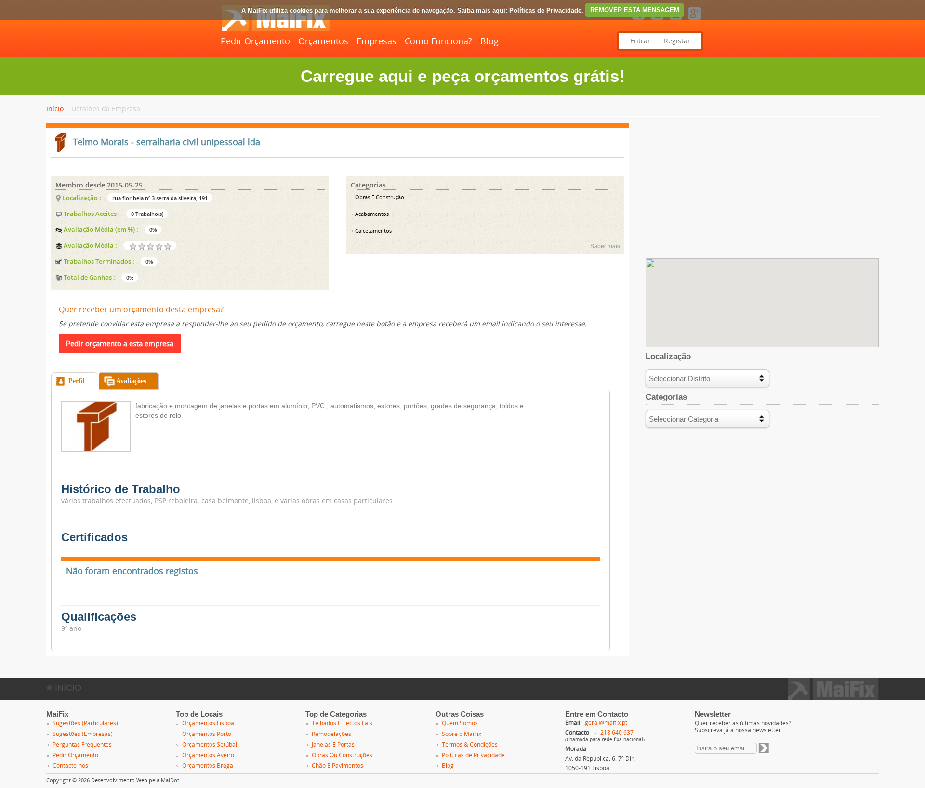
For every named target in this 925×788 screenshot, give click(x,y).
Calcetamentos (373, 231)
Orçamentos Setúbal (209, 744)
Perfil (76, 381)
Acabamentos (371, 214)
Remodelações (331, 734)
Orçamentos (323, 41)
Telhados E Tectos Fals (342, 723)
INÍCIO (67, 688)
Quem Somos (460, 723)
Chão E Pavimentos (337, 765)
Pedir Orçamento (255, 41)
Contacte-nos (70, 765)
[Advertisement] (762, 190)
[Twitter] (657, 20)
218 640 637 (617, 732)
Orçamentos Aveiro (208, 755)
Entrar (640, 41)
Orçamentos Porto (206, 734)
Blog (489, 41)
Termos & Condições (470, 744)
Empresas (376, 41)
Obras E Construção (379, 197)
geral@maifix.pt (606, 723)
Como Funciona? (438, 41)
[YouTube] (676, 20)
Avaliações (131, 381)
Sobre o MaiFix (461, 734)
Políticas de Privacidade (545, 9)
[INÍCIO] (276, 29)
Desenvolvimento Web (119, 780)
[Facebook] (638, 20)
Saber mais (605, 246)
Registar (677, 41)
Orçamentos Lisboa (208, 723)
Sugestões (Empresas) (83, 734)
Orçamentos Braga (207, 765)
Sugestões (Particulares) (85, 723)
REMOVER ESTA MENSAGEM (634, 9)
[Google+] (694, 20)
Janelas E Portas (333, 744)
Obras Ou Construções (342, 755)
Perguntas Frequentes (82, 744)
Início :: (57, 109)
